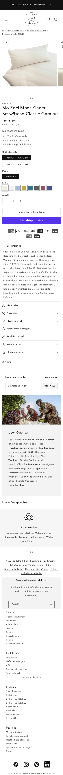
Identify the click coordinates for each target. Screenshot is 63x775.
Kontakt (9, 639)
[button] (6, 19)
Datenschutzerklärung (16, 669)
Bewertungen (12, 635)
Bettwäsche (11, 695)
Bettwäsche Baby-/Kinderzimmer (26, 565)
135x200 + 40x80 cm (17, 164)
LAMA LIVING (22, 773)
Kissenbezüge (13, 706)
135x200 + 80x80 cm (17, 157)
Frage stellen (51, 377)
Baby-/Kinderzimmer (15, 30)
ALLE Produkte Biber (17, 561)
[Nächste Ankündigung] (57, 5)
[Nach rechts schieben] (38, 98)
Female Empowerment (17, 735)
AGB (8, 665)
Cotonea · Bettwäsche (36, 569)
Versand (21, 125)
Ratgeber (10, 632)
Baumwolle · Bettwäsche (43, 561)
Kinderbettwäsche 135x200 (14, 34)
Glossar (10, 628)
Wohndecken (12, 714)
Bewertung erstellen (15, 377)
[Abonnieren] (51, 604)
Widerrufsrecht (13, 672)
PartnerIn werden (14, 643)
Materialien (11, 743)
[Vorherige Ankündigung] (5, 5)
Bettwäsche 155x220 (16, 702)
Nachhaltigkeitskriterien (17, 739)
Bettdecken (11, 710)
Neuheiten (11, 620)
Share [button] (8, 361)
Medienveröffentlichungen (18, 747)
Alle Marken (12, 624)
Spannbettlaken (13, 691)
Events (9, 751)
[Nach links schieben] (24, 98)
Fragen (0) (49, 385)
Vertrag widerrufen (31, 677)
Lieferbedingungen (15, 661)
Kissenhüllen (12, 718)
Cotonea (6, 104)
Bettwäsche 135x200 (16, 698)
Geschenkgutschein (15, 616)
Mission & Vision (14, 731)
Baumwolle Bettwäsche (36, 30)
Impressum (11, 657)
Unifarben (11, 176)
